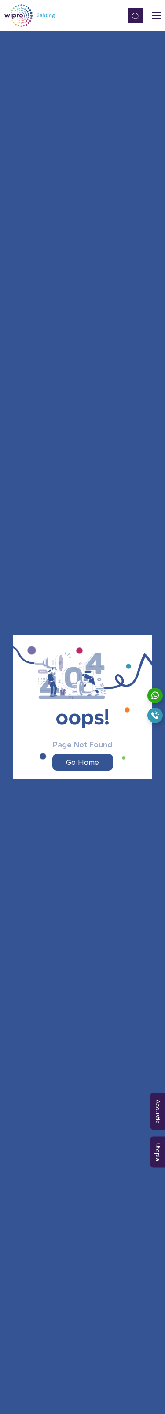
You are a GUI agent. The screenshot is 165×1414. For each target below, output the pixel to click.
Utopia (157, 1152)
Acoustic (157, 1111)
